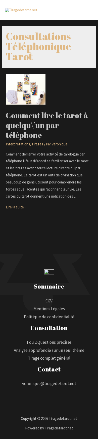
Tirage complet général (49, 358)
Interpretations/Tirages (24, 144)
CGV (49, 301)
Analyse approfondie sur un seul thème (49, 350)
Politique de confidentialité (49, 317)
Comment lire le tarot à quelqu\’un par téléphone (47, 125)
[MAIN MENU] (87, 10)
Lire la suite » (16, 207)
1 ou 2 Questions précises (49, 342)
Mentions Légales (49, 308)
